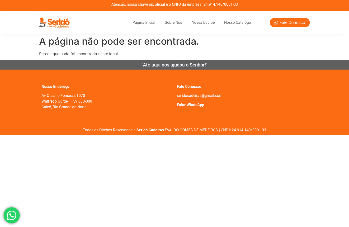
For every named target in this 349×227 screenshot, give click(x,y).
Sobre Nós (173, 22)
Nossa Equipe (203, 22)
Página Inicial (143, 22)
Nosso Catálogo (237, 22)
